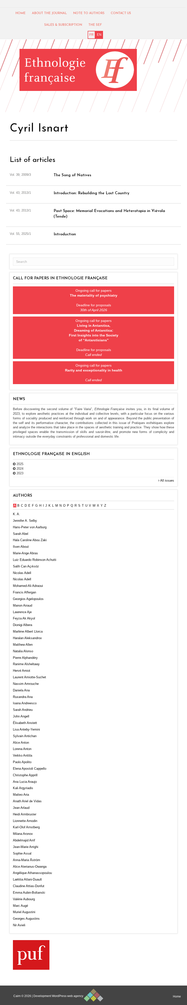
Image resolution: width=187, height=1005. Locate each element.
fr (91, 34)
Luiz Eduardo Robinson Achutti (34, 560)
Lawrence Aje (22, 612)
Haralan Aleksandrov (27, 638)
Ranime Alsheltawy (26, 664)
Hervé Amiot (21, 670)
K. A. (16, 514)
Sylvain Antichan (25, 736)
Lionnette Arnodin (25, 821)
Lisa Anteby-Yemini (26, 729)
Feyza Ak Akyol (24, 618)
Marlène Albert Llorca (28, 631)
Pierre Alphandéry (25, 658)
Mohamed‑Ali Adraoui (28, 586)
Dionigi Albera (22, 625)
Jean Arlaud (21, 808)
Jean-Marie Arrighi (25, 847)
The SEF (95, 24)
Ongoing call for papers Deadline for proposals (93, 300)
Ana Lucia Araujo (25, 782)
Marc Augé (20, 906)
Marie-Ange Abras (25, 553)
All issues (166, 480)
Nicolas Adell (22, 573)
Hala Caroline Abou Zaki (30, 540)
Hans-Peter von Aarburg (30, 527)
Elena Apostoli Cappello (29, 768)
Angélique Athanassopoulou (32, 873)
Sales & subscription (63, 24)
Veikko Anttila (22, 755)
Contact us (121, 13)
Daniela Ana (21, 690)
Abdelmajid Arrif (24, 840)
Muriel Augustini (24, 912)
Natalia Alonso (23, 651)
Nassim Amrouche (26, 684)
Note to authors (88, 13)
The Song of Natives (72, 175)
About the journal (49, 13)
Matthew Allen (23, 644)
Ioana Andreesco (25, 703)
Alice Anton (21, 742)
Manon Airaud (22, 605)
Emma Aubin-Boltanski (29, 892)
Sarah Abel (20, 534)
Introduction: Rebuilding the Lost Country (91, 193)
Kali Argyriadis (23, 788)
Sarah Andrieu (23, 710)
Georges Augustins (26, 918)
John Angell (21, 716)
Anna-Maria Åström (26, 860)
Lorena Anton (22, 749)
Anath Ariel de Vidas (27, 801)
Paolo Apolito (22, 762)
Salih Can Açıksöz (26, 566)
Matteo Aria (21, 794)
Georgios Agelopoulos (28, 599)
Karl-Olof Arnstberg (26, 827)
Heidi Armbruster (24, 814)
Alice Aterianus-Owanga (30, 866)
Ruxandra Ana (23, 697)
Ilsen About (21, 546)
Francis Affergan (24, 592)
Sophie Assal (22, 853)
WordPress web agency (67, 996)
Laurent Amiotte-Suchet (29, 677)
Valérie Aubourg (24, 899)
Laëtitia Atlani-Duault (27, 879)
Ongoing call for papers (93, 372)
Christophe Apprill (25, 775)
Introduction (65, 234)
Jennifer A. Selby (25, 520)
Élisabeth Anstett (25, 723)
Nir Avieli (19, 925)
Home (20, 13)
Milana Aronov (23, 834)
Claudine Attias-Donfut (28, 886)
